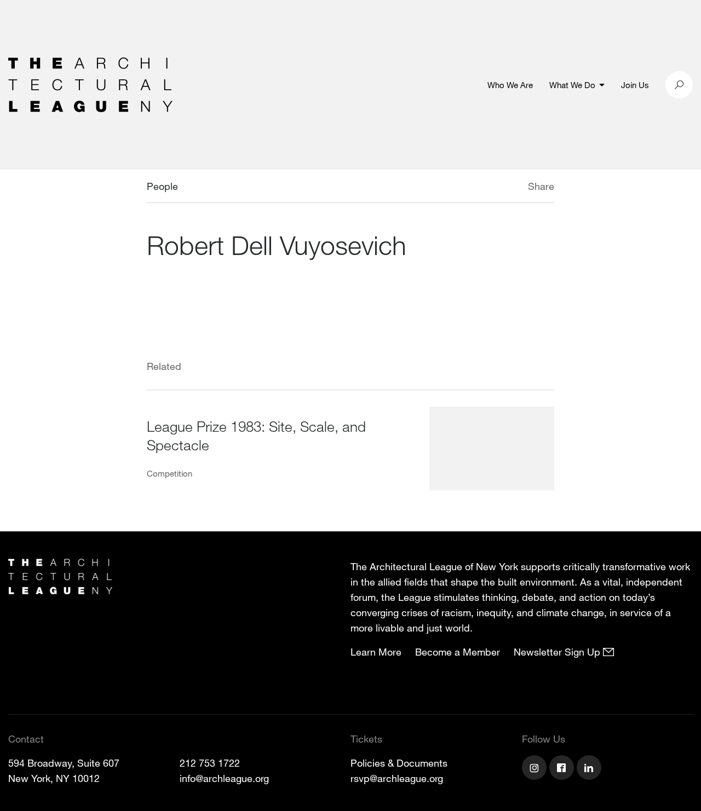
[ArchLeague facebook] (563, 769)
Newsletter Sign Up (558, 652)
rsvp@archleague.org (396, 778)
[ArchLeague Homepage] (90, 84)
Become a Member (457, 652)
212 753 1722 (210, 763)
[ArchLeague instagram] (535, 769)
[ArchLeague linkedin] (590, 769)
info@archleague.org (224, 778)
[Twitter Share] (495, 188)
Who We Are (510, 85)
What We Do (572, 85)
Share (541, 186)
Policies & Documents (398, 763)
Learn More (375, 652)
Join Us (635, 85)
